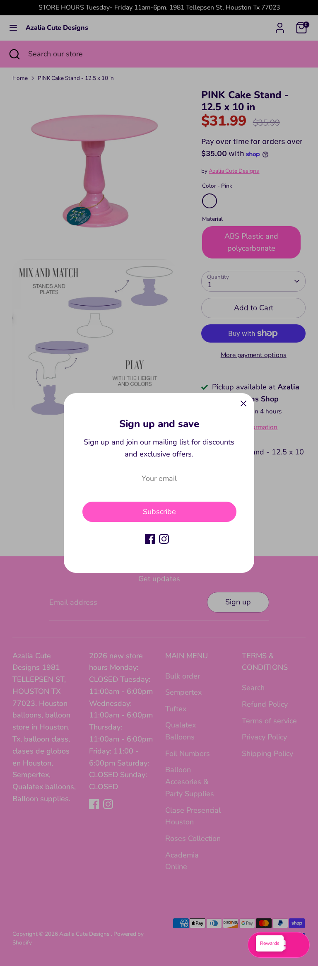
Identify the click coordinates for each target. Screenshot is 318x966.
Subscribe (159, 512)
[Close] (243, 404)
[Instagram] (164, 539)
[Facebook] (150, 539)
